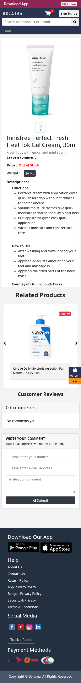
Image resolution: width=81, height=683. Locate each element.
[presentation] (5, 343)
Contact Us (16, 573)
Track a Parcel (21, 639)
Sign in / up (69, 14)
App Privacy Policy (22, 587)
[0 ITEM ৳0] (40, 526)
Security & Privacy (22, 600)
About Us (15, 567)
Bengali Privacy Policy (24, 593)
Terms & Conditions (23, 607)
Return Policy (18, 580)
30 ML (30, 173)
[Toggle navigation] (8, 30)
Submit (42, 500)
